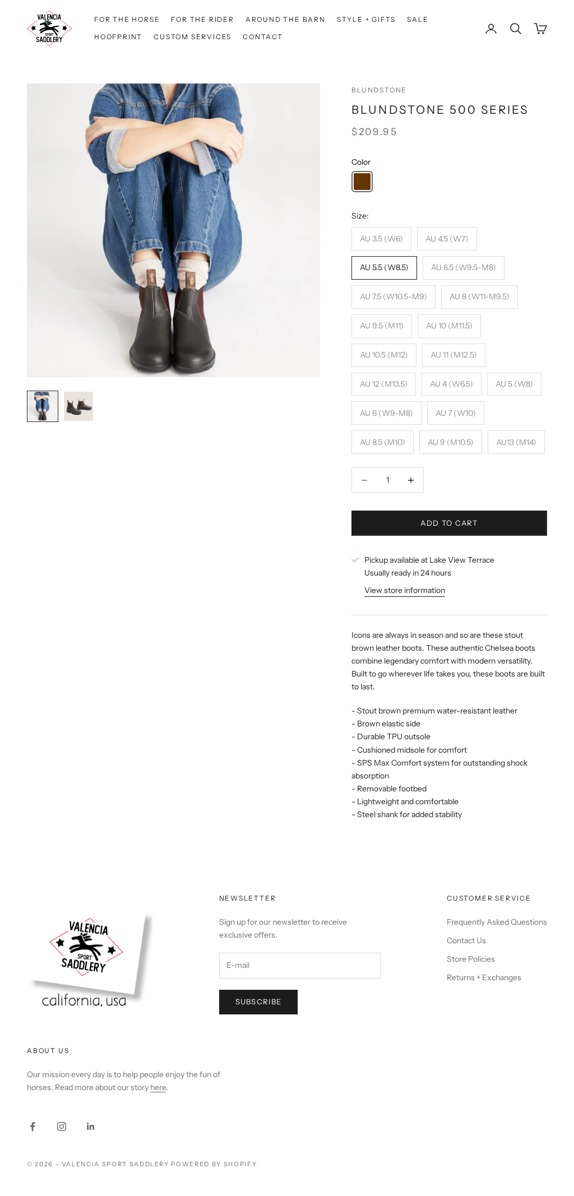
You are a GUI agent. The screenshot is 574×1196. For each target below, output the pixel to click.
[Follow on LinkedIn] (90, 1126)
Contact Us (466, 940)
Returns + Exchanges (484, 977)
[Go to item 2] (78, 406)
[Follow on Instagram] (61, 1126)
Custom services (193, 37)
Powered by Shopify (214, 1164)
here (158, 1087)
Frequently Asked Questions (497, 922)
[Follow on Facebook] (32, 1126)
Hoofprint (118, 37)
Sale (417, 19)
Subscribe (258, 1001)
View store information (404, 590)
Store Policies (471, 959)
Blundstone (379, 90)
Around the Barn (286, 19)
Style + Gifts (366, 19)
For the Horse (127, 19)
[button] (362, 181)
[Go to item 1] (42, 406)
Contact (263, 37)
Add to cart (449, 522)
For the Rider (202, 19)
